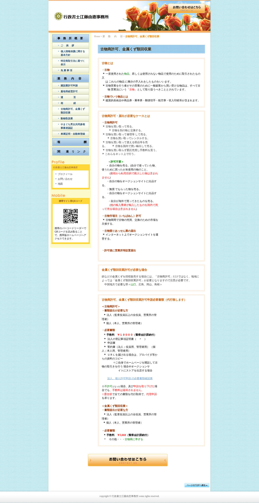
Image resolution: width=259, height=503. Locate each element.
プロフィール (65, 174)
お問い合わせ (65, 179)
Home (97, 36)
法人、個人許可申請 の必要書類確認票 (130, 378)
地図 (60, 183)
